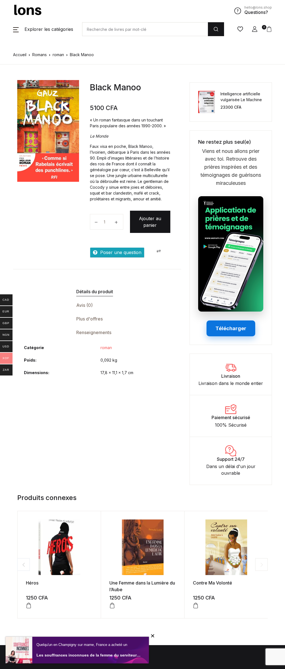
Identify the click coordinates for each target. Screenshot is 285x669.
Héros (32, 583)
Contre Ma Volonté (212, 583)
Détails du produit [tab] (94, 291)
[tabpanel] (48, 131)
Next (261, 564)
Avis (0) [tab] (84, 305)
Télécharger (230, 328)
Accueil (19, 54)
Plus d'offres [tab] (89, 319)
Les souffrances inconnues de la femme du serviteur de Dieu (88, 655)
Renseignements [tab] (93, 332)
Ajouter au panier (150, 222)
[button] (43, 29)
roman (58, 54)
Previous (23, 564)
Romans (39, 54)
